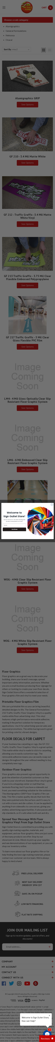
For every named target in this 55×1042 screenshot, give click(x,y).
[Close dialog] (52, 504)
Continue (14, 529)
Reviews (45, 1038)
